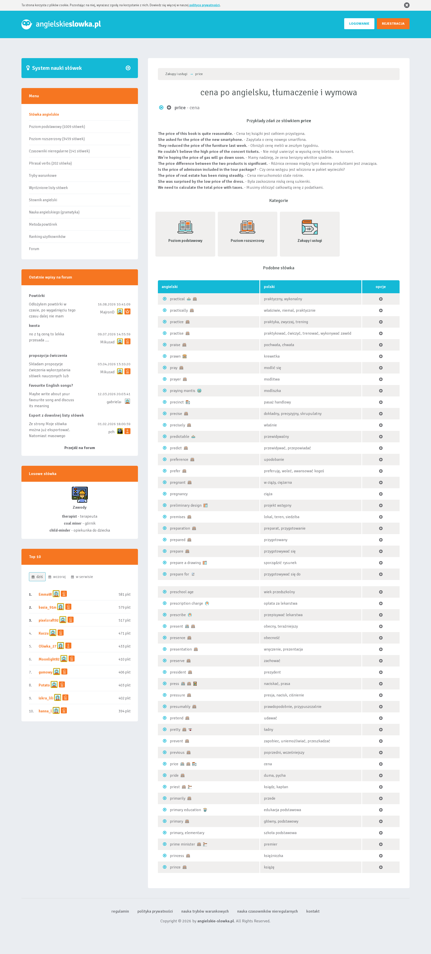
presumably (180, 706)
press (174, 683)
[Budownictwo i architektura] (206, 505)
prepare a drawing (185, 562)
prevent (176, 741)
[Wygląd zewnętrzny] (190, 729)
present (176, 626)
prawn (175, 356)
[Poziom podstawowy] (187, 626)
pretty (175, 729)
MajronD (107, 312)
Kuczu (44, 633)
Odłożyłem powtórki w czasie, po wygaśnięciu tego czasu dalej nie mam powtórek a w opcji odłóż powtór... (52, 316)
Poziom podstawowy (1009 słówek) (57, 126)
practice (177, 321)
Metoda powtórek (43, 224)
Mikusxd (107, 342)
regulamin (120, 911)
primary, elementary (187, 832)
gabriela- (114, 401)
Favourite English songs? (51, 385)
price (174, 764)
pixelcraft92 (49, 620)
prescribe (178, 614)
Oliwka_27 (47, 646)
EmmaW (45, 594)
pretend (176, 718)
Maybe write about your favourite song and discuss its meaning (51, 399)
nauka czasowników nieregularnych (267, 911)
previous (177, 752)
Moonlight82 (49, 659)
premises (177, 516)
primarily (177, 798)
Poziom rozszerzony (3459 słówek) (57, 139)
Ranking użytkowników (47, 236)
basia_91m (47, 607)
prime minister (182, 844)
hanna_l (45, 711)
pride (174, 775)
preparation (180, 528)
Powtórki (37, 295)
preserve (177, 660)
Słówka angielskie (44, 114)
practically (179, 310)
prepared (177, 539)
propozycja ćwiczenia (48, 355)
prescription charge (186, 603)
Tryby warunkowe (43, 175)
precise (176, 413)
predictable (179, 436)
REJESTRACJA (393, 23)
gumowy (45, 672)
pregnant (178, 482)
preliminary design (186, 505)
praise (175, 344)
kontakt (313, 911)
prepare (176, 551)
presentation (181, 649)
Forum (34, 249)
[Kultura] (195, 683)
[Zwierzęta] (199, 390)
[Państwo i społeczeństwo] (190, 787)
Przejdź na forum (79, 447)
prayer (175, 379)
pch (111, 431)
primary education (185, 809)
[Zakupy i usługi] (188, 402)
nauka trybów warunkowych (205, 911)
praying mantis (182, 390)
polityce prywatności (204, 5)
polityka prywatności (155, 911)
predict (176, 448)
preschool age (182, 591)
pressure (177, 695)
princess (177, 855)
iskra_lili (46, 698)
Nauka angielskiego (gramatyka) (54, 212)
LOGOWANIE (359, 23)
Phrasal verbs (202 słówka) (50, 163)
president (178, 672)
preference (179, 459)
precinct (177, 402)
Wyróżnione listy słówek (48, 188)
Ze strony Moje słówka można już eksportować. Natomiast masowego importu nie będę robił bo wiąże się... (51, 435)
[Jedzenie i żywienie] (185, 356)
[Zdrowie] (207, 603)
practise (177, 333)
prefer (175, 471)
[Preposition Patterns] (193, 574)
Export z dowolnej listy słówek (56, 415)
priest (175, 786)
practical (177, 298)
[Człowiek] (189, 299)
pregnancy (179, 493)
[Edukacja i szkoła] (205, 810)
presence (177, 637)
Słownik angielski (43, 200)
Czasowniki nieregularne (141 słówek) (59, 151)
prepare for (179, 574)
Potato (44, 685)
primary (176, 821)
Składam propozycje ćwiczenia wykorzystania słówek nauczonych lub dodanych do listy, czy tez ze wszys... (50, 376)
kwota (34, 325)
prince (175, 867)
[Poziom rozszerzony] (195, 299)
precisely (177, 425)
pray (173, 367)
